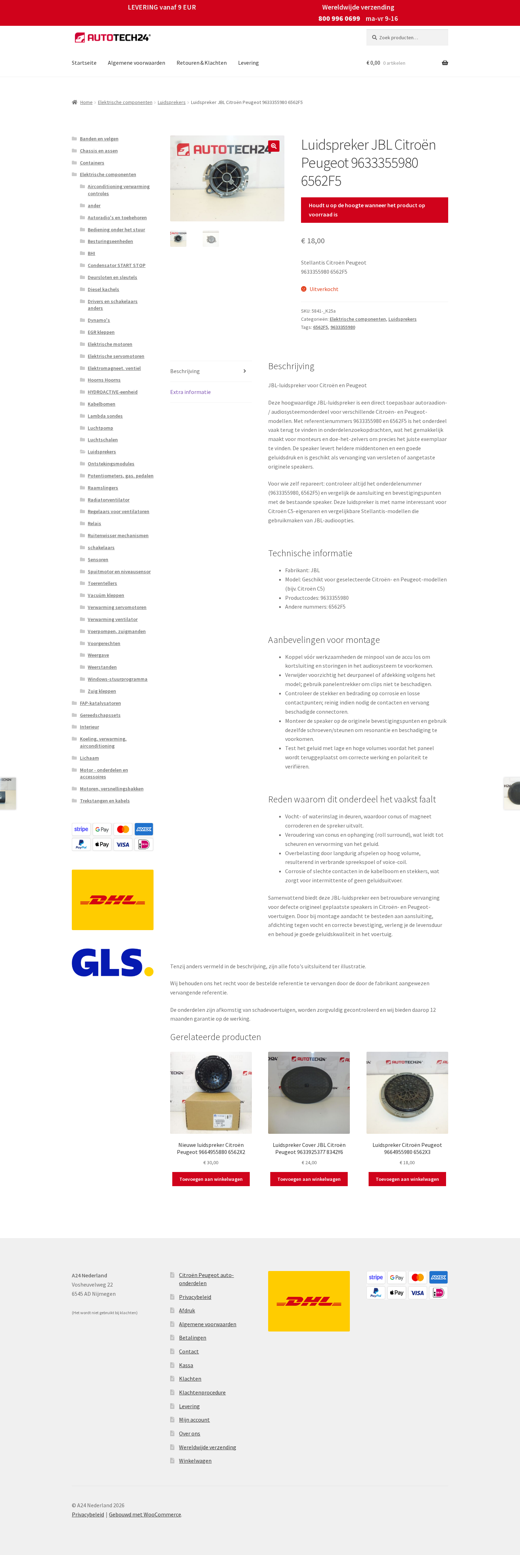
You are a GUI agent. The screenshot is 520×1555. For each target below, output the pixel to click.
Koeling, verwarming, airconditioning (103, 742)
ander (94, 205)
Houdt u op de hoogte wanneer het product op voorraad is (367, 210)
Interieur (89, 727)
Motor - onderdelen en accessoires (104, 773)
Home (86, 102)
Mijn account (194, 1419)
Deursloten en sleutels (112, 277)
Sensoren (98, 559)
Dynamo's (99, 320)
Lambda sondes (105, 416)
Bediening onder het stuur (116, 229)
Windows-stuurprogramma (118, 679)
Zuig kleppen (102, 691)
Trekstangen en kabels (105, 800)
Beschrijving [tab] (185, 371)
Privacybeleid (195, 1296)
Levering (248, 62)
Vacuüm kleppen (106, 595)
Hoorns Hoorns (104, 380)
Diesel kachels (103, 289)
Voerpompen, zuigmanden (117, 631)
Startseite (84, 62)
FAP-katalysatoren (100, 703)
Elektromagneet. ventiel (114, 368)
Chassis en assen (99, 150)
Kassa (186, 1365)
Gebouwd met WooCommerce (145, 1514)
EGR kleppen (101, 332)
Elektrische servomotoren (116, 356)
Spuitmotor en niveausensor (119, 571)
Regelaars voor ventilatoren (118, 511)
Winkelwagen (195, 1460)
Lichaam (89, 758)
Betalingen (192, 1337)
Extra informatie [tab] (190, 391)
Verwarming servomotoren (117, 607)
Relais (94, 523)
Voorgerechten (104, 643)
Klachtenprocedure (202, 1392)
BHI (91, 253)
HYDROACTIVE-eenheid (113, 392)
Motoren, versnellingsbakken (112, 788)
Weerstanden (102, 667)
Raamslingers (103, 488)
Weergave (98, 655)
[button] (273, 146)
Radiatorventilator (108, 500)
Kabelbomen (101, 404)
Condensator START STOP (116, 265)
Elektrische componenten (125, 102)
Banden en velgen (99, 138)
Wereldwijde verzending (207, 1447)
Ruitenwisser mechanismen (118, 535)
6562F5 (320, 327)
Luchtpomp (100, 428)
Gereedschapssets (100, 715)
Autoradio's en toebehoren (117, 217)
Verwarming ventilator (113, 619)
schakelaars (101, 547)
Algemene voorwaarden (136, 62)
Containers (92, 162)
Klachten (190, 1378)
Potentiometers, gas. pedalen (121, 475)
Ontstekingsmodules (111, 463)
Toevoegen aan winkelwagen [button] (211, 1179)
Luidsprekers (172, 102)
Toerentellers (102, 583)
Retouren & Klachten (202, 62)
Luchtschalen (103, 439)
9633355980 (342, 327)
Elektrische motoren (110, 344)
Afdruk (187, 1310)
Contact (189, 1351)
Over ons (189, 1433)
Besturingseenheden (110, 241)
